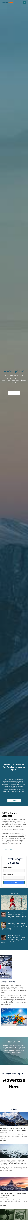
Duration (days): (8, 874)
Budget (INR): (7, 867)
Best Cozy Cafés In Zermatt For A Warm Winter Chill (13, 1194)
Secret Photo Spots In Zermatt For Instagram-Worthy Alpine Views (13, 1162)
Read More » (3, 1140)
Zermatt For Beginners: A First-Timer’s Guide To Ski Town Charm (13, 1129)
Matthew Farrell (13, 923)
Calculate (14, 882)
